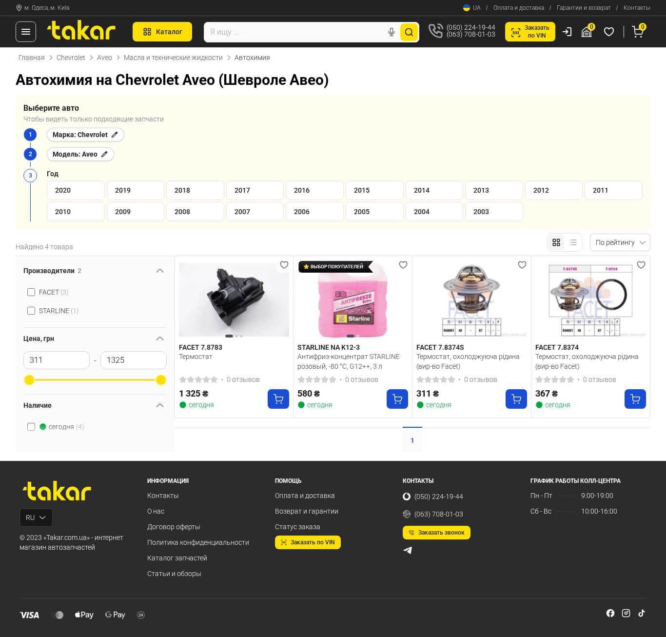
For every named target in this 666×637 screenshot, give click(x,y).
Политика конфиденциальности (198, 542)
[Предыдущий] (188, 299)
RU (30, 517)
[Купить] (278, 399)
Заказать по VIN (313, 542)
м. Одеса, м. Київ (47, 7)
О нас (155, 511)
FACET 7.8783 (200, 347)
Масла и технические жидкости (173, 57)
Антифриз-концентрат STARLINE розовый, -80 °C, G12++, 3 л (348, 361)
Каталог (169, 32)
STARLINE (59, 311)
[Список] (573, 242)
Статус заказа (297, 527)
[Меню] (26, 31)
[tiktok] (641, 613)
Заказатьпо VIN (537, 31)
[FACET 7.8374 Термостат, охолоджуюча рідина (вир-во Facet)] (590, 299)
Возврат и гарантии (306, 511)
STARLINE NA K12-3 (328, 347)
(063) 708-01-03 (438, 514)
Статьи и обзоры (174, 573)
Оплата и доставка (518, 7)
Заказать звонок (441, 532)
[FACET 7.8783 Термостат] (234, 299)
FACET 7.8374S (440, 347)
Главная (32, 57)
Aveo (104, 57)
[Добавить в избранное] (284, 265)
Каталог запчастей (177, 558)
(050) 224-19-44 (438, 496)
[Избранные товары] (610, 31)
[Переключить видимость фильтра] (160, 271)
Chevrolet (71, 57)
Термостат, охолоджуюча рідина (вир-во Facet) (468, 361)
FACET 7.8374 (557, 347)
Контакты (637, 7)
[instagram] (626, 613)
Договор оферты (173, 527)
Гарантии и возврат (584, 7)
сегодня (66, 427)
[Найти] (409, 32)
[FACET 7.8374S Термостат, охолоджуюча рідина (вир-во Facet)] (471, 299)
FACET (54, 292)
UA (477, 7)
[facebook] (610, 613)
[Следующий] (279, 299)
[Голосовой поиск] (391, 32)
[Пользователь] (567, 31)
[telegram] (407, 550)
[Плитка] (556, 242)
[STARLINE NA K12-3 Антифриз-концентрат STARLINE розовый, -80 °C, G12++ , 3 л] (352, 299)
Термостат (196, 356)
